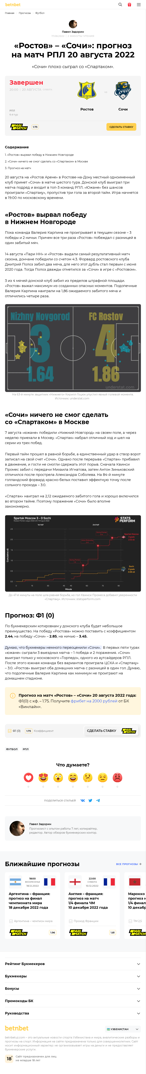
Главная (9, 13)
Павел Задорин (73, 31)
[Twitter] (90, 800)
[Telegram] (98, 800)
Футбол (39, 13)
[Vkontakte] (82, 800)
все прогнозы (127, 864)
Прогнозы (25, 13)
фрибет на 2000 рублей (94, 701)
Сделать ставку (121, 126)
